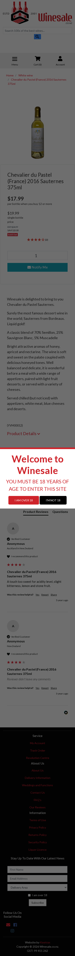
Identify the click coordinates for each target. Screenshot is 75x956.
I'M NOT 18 (53, 500)
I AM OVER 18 (24, 500)
